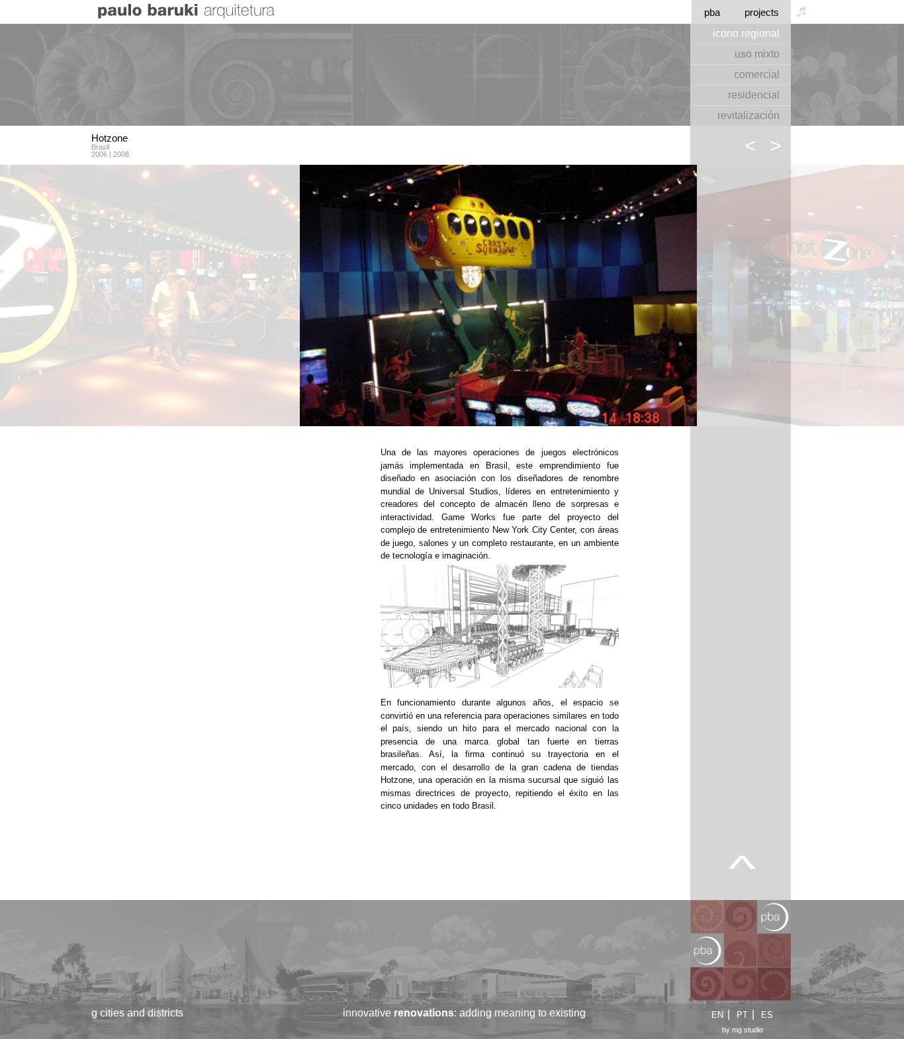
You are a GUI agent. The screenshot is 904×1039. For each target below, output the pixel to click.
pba (712, 12)
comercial (757, 74)
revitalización (748, 115)
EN (717, 1015)
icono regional (746, 33)
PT (742, 1015)
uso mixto (757, 54)
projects (762, 12)
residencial (754, 95)
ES (767, 1015)
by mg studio (742, 1030)
